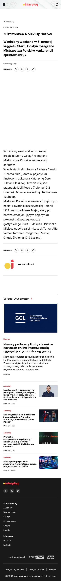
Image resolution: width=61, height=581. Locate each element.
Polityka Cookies (36, 569)
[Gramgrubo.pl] (50, 557)
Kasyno (6, 525)
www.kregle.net (9, 64)
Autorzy (7, 540)
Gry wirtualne (9, 521)
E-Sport (6, 516)
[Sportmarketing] (16, 557)
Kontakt (6, 545)
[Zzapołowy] (36, 557)
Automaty (10, 21)
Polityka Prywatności (14, 569)
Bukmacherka (9, 512)
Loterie (6, 530)
